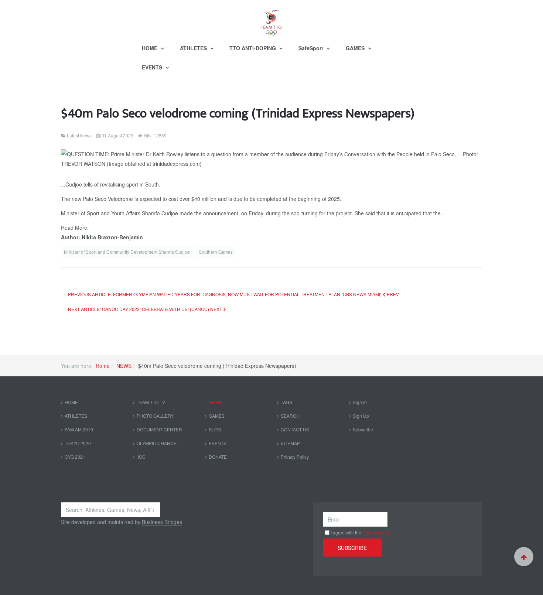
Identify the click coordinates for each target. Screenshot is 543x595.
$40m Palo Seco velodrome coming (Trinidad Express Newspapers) (237, 113)
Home (103, 365)
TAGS (286, 402)
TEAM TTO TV (151, 402)
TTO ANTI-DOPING (253, 48)
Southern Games (216, 252)
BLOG (215, 429)
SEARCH (290, 416)
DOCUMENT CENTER (159, 429)
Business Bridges (162, 522)
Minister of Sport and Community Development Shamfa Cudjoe (127, 252)
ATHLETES (194, 48)
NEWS (124, 365)
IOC (141, 457)
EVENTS (153, 67)
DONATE (218, 457)
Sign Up (361, 416)
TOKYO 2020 (78, 443)
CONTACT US (295, 429)
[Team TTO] (271, 19)
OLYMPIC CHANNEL (158, 443)
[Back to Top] (523, 556)
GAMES (356, 48)
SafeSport (311, 48)
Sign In (360, 402)
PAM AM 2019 (79, 429)
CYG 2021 (75, 457)
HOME (150, 48)
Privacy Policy (295, 457)
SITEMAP (290, 443)
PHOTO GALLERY (155, 416)
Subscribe (363, 429)
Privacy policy (376, 532)
